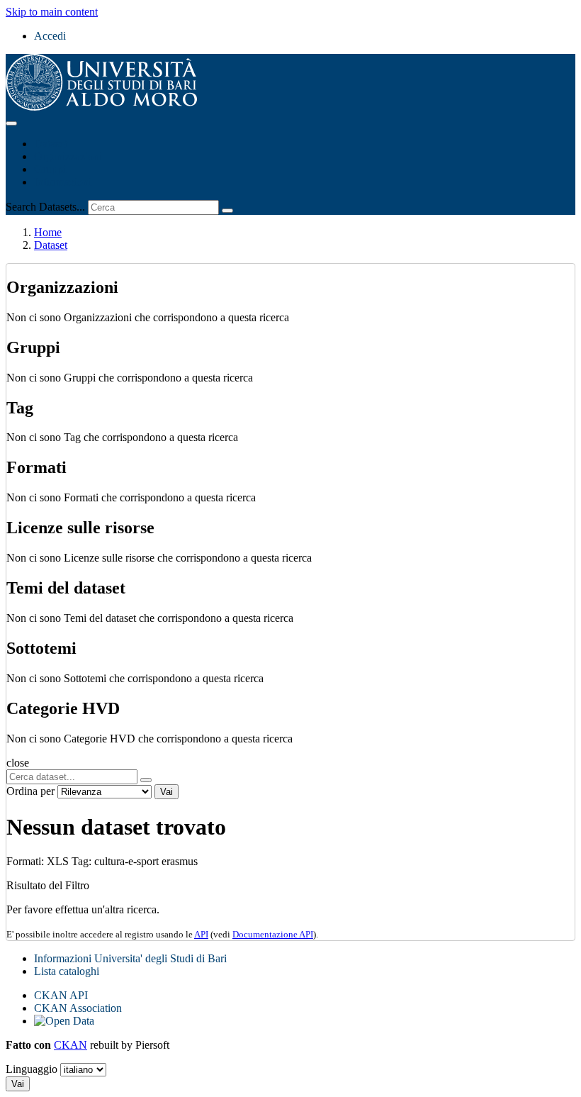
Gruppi (50, 169)
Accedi (50, 36)
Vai (166, 791)
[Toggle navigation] (11, 123)
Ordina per (30, 791)
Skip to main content (52, 12)
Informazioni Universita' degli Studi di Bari (130, 958)
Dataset (50, 144)
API (201, 934)
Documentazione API (272, 934)
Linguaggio (31, 1069)
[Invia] (227, 210)
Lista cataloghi (66, 971)
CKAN (70, 1045)
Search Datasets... (45, 207)
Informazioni (62, 182)
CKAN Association (78, 1008)
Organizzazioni (68, 156)
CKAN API (61, 995)
